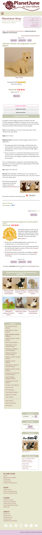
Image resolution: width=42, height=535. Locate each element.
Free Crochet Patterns (9, 501)
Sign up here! (35, 24)
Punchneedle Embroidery (10, 505)
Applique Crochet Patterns (10, 361)
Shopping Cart (34, 26)
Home (5, 476)
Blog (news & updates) (9, 477)
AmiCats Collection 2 (13, 187)
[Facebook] (15, 525)
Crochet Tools (9, 387)
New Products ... (10, 400)
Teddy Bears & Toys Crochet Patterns (11, 345)
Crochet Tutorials (8, 500)
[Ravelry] (31, 525)
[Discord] (36, 525)
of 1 (14, 205)
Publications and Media (10, 521)
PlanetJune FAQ (7, 517)
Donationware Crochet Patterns (11, 381)
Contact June (25, 465)
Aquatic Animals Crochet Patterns (12, 339)
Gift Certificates (9, 390)
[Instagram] (21, 525)
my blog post (32, 266)
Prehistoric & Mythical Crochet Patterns (11, 349)
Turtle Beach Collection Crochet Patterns (12, 365)
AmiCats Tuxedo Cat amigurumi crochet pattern (21, 291)
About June (6, 514)
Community (6, 479)
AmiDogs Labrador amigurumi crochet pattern (33, 291)
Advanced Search (30, 428)
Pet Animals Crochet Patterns (11, 327)
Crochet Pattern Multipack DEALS (10, 377)
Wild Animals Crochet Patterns (11, 331)
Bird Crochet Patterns (11, 342)
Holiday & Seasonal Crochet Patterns (11, 353)
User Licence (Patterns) (10, 491)
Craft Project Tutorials (9, 503)
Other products (26, 451)
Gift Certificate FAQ (27, 466)
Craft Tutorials (9, 397)
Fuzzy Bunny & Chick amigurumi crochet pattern (21, 311)
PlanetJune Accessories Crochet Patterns (12, 373)
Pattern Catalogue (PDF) (10, 493)
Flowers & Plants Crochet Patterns (12, 357)
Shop (3, 31)
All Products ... (9, 405)
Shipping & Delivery (27, 460)
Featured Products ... (11, 403)
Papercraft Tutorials (11, 394)
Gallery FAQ (25, 468)
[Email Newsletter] (5, 525)
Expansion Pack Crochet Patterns (12, 369)
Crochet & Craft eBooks (12, 385)
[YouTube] (26, 525)
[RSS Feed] (10, 525)
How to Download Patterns (28, 458)
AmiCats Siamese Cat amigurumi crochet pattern (9, 291)
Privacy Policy (7, 519)
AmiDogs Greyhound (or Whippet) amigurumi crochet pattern (9, 312)
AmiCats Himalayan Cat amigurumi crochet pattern (33, 311)
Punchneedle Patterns (11, 392)
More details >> (22, 238)
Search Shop (30, 421)
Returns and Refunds (27, 461)
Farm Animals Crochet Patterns (14, 31)
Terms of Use (25, 463)
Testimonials (7, 515)
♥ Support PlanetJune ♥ (10, 483)
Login (32, 19)
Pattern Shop (7, 489)
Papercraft (6, 507)
